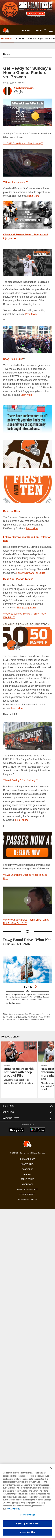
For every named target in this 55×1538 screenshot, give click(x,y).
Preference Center (27, 1202)
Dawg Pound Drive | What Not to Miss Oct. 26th (25, 941)
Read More (33, 195)
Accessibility (27, 1166)
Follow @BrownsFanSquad (30, 572)
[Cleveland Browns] (27, 1146)
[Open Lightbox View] (27, 981)
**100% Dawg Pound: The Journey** (23, 143)
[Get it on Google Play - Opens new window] (37, 1134)
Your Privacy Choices (27, 1192)
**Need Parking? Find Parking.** (20, 780)
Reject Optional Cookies (27, 1523)
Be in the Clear (11, 511)
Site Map (28, 1176)
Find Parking (22, 819)
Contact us (27, 1172)
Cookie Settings (27, 1197)
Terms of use (27, 1181)
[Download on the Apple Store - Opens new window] (16, 1132)
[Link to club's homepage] (6, 29)
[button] (27, 162)
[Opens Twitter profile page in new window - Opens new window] (21, 92)
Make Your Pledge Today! (18, 578)
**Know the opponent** (15, 182)
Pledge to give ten (26, 607)
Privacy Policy (27, 1161)
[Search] (45, 30)
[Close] (51, 1468)
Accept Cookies (27, 1532)
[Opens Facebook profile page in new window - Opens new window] (16, 92)
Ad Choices (27, 1187)
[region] (27, 1501)
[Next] (35, 986)
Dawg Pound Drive (13, 358)
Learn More (26, 394)
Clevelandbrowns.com (24, 88)
